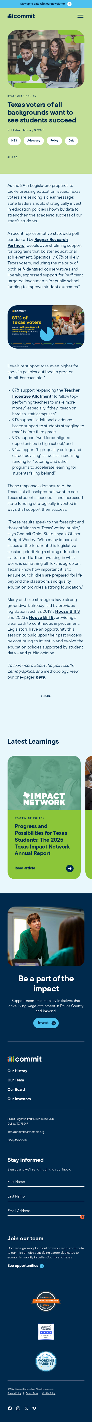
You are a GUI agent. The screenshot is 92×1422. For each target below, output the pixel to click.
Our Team (16, 1080)
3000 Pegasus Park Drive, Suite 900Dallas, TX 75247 (31, 1121)
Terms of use (32, 1393)
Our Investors (19, 1099)
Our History (17, 1071)
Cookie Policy (48, 1393)
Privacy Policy (14, 1393)
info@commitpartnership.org (26, 1132)
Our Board (16, 1090)
